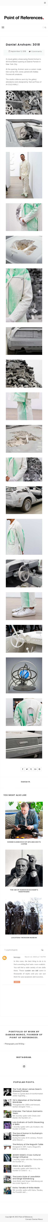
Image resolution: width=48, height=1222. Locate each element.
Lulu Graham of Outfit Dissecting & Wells (28, 1123)
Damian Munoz (37, 1219)
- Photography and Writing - (14, 1044)
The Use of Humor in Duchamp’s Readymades (24, 891)
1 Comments (36, 51)
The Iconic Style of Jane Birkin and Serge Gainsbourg (26, 1177)
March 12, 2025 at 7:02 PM (35, 957)
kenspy (17, 957)
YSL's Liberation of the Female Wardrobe (26, 1101)
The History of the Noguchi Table (28, 1144)
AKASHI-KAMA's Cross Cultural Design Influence (27, 1156)
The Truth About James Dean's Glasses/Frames (27, 1090)
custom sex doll (31, 971)
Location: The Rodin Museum (24, 938)
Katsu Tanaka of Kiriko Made (26, 1187)
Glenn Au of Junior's (22, 1166)
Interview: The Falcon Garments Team (27, 1112)
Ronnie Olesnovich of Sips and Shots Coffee (24, 843)
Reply (17, 982)
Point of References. (26, 1217)
